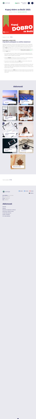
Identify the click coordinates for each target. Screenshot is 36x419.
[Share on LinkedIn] (11, 37)
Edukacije (4, 208)
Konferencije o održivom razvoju (8, 211)
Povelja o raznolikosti (6, 214)
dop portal (4, 206)
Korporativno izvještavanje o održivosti (9, 209)
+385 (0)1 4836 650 (23, 2)
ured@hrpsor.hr (24, 3)
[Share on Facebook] (10, 37)
